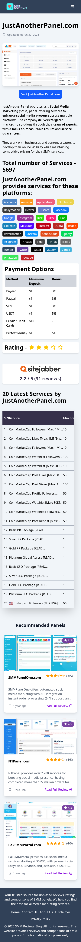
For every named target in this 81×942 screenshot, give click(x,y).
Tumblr (8, 249)
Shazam (32, 234)
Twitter (36, 249)
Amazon (26, 202)
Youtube (27, 257)
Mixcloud (26, 226)
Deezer (29, 210)
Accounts (10, 202)
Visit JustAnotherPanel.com (40, 94)
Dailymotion (12, 210)
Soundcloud (49, 234)
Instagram (25, 218)
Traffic (66, 241)
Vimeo (66, 249)
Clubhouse (65, 202)
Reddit (72, 226)
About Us (46, 912)
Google (8, 218)
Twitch (22, 249)
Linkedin (9, 226)
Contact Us (29, 912)
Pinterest (43, 226)
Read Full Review (57, 706)
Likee (51, 218)
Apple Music (45, 202)
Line (62, 218)
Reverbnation (12, 234)
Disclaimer (62, 912)
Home (15, 912)
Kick (40, 218)
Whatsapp (10, 257)
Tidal (40, 241)
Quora (58, 226)
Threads (26, 241)
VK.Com (52, 249)
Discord (45, 210)
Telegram (10, 241)
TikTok (52, 241)
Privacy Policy (40, 919)
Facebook (61, 210)
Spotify (67, 234)
